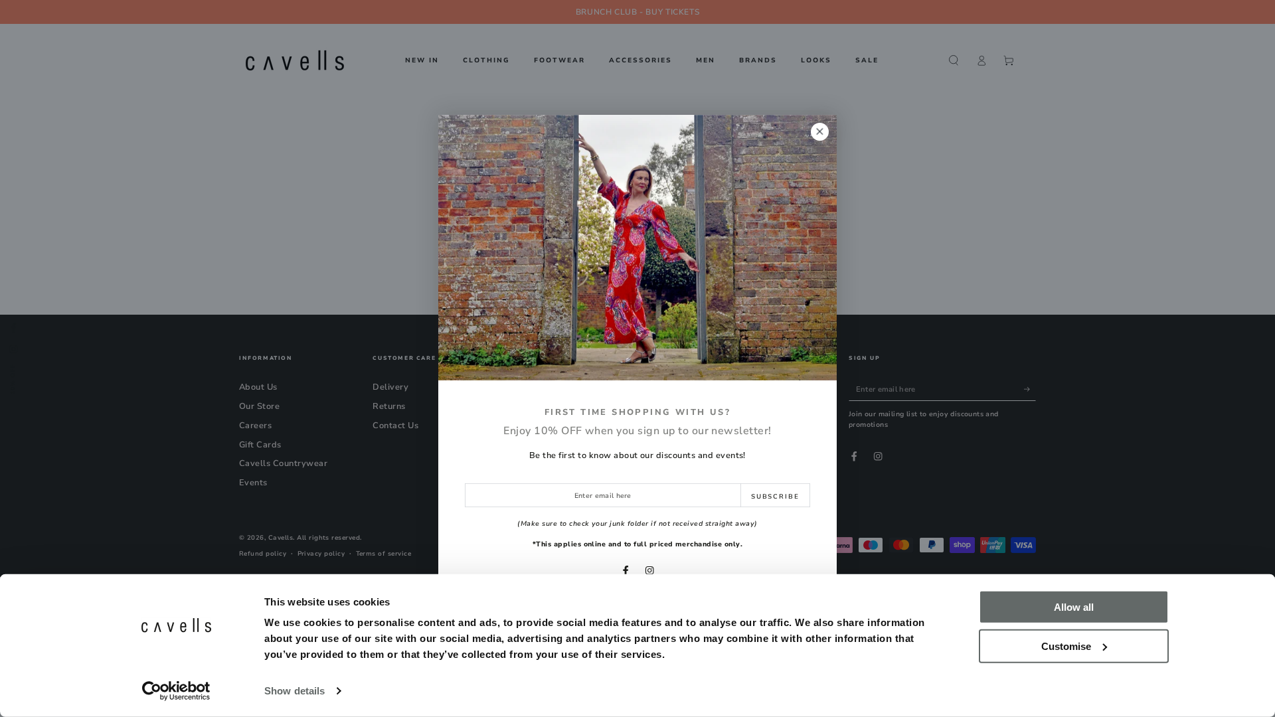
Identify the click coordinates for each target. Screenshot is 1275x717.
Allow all (1074, 607)
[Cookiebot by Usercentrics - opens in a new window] (176, 691)
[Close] (819, 131)
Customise (1066, 645)
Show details (294, 690)
